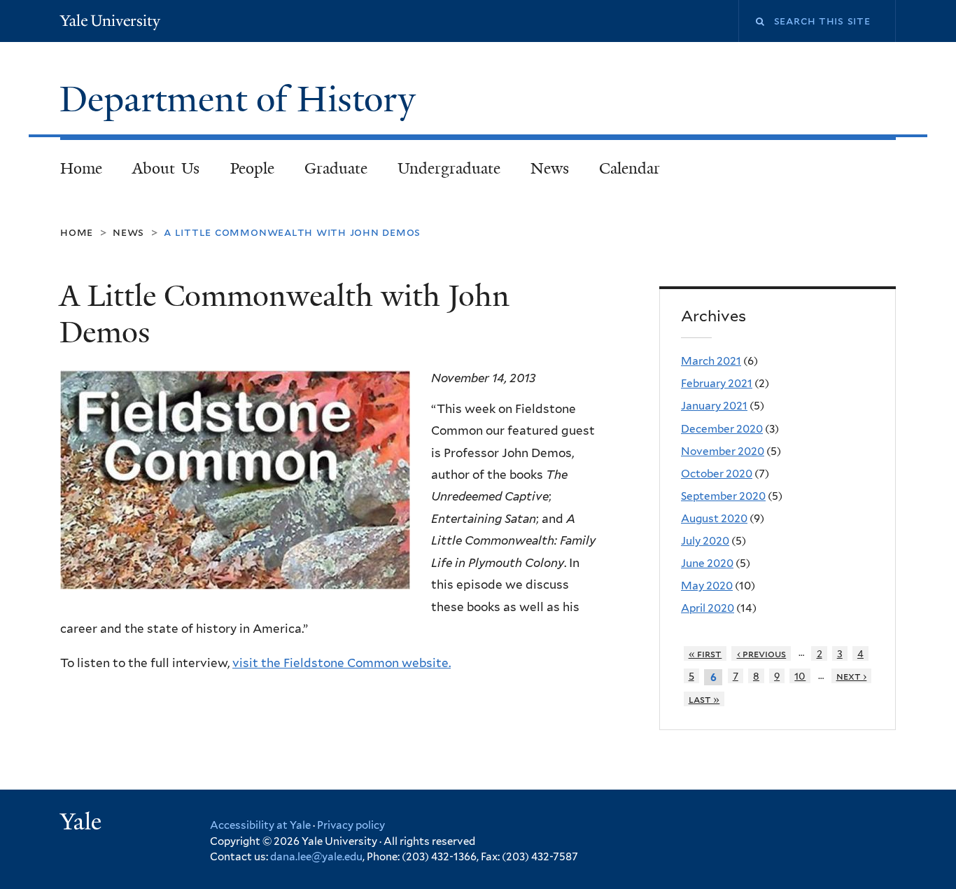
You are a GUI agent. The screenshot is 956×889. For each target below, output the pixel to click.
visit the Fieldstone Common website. (341, 663)
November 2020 (722, 451)
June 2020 (707, 563)
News (549, 168)
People (252, 168)
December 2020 (722, 428)
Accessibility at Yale (260, 825)
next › (851, 676)
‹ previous (762, 653)
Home (81, 168)
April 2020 (707, 608)
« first (705, 653)
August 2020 (714, 518)
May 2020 (707, 585)
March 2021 (711, 361)
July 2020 (705, 540)
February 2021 (716, 383)
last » (704, 699)
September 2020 (723, 496)
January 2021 (714, 405)
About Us (166, 168)
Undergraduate (449, 168)
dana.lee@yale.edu (316, 856)
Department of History (242, 99)
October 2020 (716, 473)
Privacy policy (351, 825)
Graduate (335, 168)
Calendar (629, 168)
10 (800, 676)
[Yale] (82, 823)
